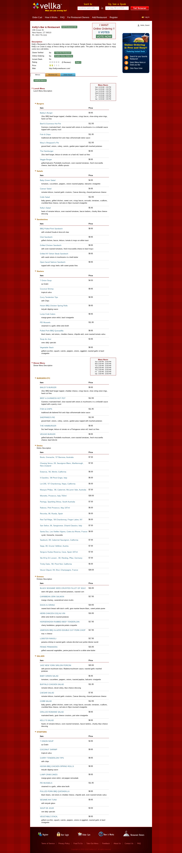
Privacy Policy (64, 843)
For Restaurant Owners (78, 17)
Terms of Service (48, 843)
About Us (117, 843)
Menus (37, 75)
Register (114, 17)
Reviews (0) (52, 75)
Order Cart (37, 17)
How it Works (51, 17)
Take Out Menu (92, 843)
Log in (147, 17)
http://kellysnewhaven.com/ (59, 68)
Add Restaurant (99, 17)
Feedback (106, 843)
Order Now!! (68, 75)
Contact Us (129, 843)
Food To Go (78, 843)
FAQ (62, 17)
